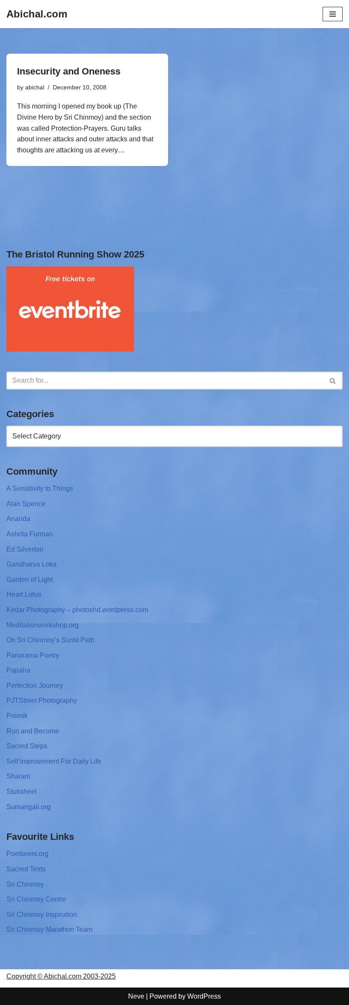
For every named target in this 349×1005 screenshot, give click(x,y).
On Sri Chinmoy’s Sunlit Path (50, 640)
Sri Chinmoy (25, 884)
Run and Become (32, 731)
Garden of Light (29, 579)
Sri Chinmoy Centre (36, 899)
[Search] (333, 380)
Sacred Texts (26, 869)
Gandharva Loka (31, 564)
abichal (34, 87)
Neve (136, 996)
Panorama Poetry (32, 655)
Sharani (18, 776)
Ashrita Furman (29, 534)
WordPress (204, 996)
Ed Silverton (24, 549)
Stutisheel (21, 791)
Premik (17, 715)
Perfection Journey (34, 685)
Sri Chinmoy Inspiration (41, 914)
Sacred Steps (26, 746)
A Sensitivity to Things (39, 488)
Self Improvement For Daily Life (53, 761)
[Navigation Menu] (333, 14)
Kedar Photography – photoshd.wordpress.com (77, 609)
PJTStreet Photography (41, 700)
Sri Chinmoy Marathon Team (49, 929)
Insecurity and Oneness (68, 71)
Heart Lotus (23, 594)
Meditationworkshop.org (42, 625)
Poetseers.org (27, 853)
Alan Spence (26, 503)
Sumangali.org (28, 806)
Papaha (18, 670)
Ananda (18, 518)
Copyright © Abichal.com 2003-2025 (61, 976)
